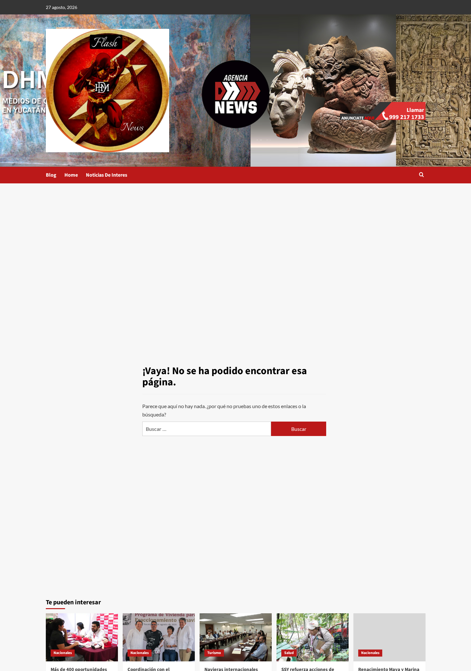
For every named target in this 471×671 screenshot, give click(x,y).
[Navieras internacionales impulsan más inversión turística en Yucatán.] (236, 637)
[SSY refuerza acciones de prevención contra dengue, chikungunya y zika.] (313, 637)
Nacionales (63, 653)
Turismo (214, 653)
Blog (51, 175)
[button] (421, 175)
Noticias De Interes (106, 175)
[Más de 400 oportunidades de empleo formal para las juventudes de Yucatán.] (82, 637)
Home (71, 175)
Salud (289, 653)
